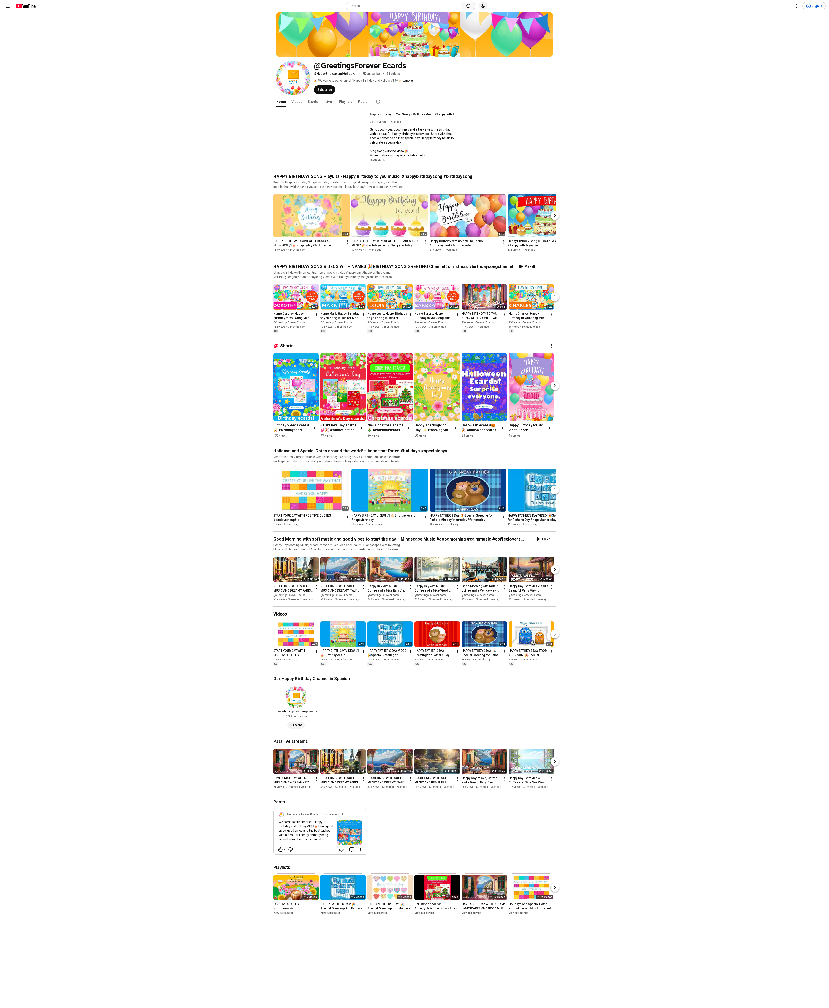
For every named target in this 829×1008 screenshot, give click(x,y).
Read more (377, 159)
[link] (320, 833)
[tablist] (414, 102)
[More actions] (347, 242)
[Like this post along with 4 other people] (280, 849)
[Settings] (796, 6)
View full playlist (283, 912)
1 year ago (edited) (332, 814)
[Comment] (351, 849)
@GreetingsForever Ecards (289, 322)
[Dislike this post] (290, 849)
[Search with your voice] (483, 6)
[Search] (468, 6)
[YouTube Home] (25, 6)
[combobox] (405, 6)
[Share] (341, 849)
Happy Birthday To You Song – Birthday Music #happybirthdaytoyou (413, 114)
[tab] (281, 102)
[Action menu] (360, 849)
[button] (377, 160)
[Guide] (7, 6)
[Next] (555, 215)
